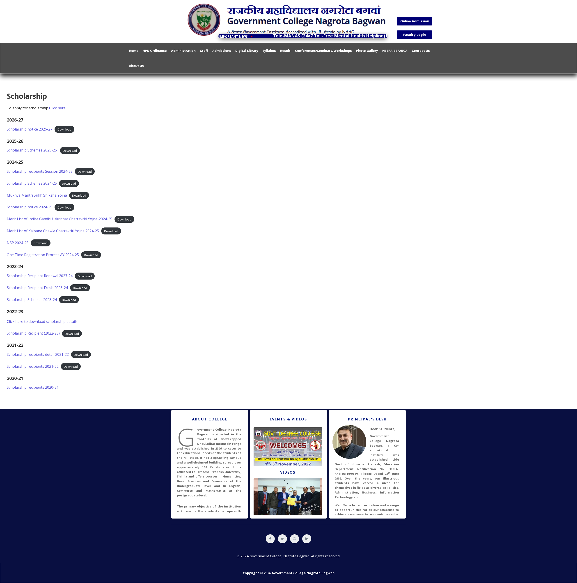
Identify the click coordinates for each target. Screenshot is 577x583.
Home (133, 50)
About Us (136, 66)
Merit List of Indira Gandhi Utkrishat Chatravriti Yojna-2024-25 (59, 218)
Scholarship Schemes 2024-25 (32, 183)
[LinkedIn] (306, 538)
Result (285, 50)
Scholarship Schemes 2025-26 (32, 150)
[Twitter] (282, 538)
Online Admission (414, 21)
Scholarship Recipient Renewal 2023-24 (40, 275)
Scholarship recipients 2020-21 (33, 387)
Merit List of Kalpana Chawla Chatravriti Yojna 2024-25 (53, 230)
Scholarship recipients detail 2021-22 (38, 354)
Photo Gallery (367, 50)
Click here (57, 108)
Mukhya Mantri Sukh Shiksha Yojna (37, 195)
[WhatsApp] (294, 538)
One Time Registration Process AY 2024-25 (43, 254)
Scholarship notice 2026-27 (29, 129)
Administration (183, 50)
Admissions (221, 50)
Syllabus (269, 50)
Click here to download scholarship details (42, 321)
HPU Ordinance (155, 50)
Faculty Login (414, 34)
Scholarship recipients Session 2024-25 (40, 171)
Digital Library (246, 50)
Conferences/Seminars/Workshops (323, 50)
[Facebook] (270, 538)
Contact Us (421, 50)
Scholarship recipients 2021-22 (33, 366)
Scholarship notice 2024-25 (29, 206)
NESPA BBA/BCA (395, 50)
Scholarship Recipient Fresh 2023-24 (37, 287)
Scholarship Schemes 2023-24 (32, 299)
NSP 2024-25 (17, 242)
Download (64, 129)
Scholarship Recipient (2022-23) (33, 333)
